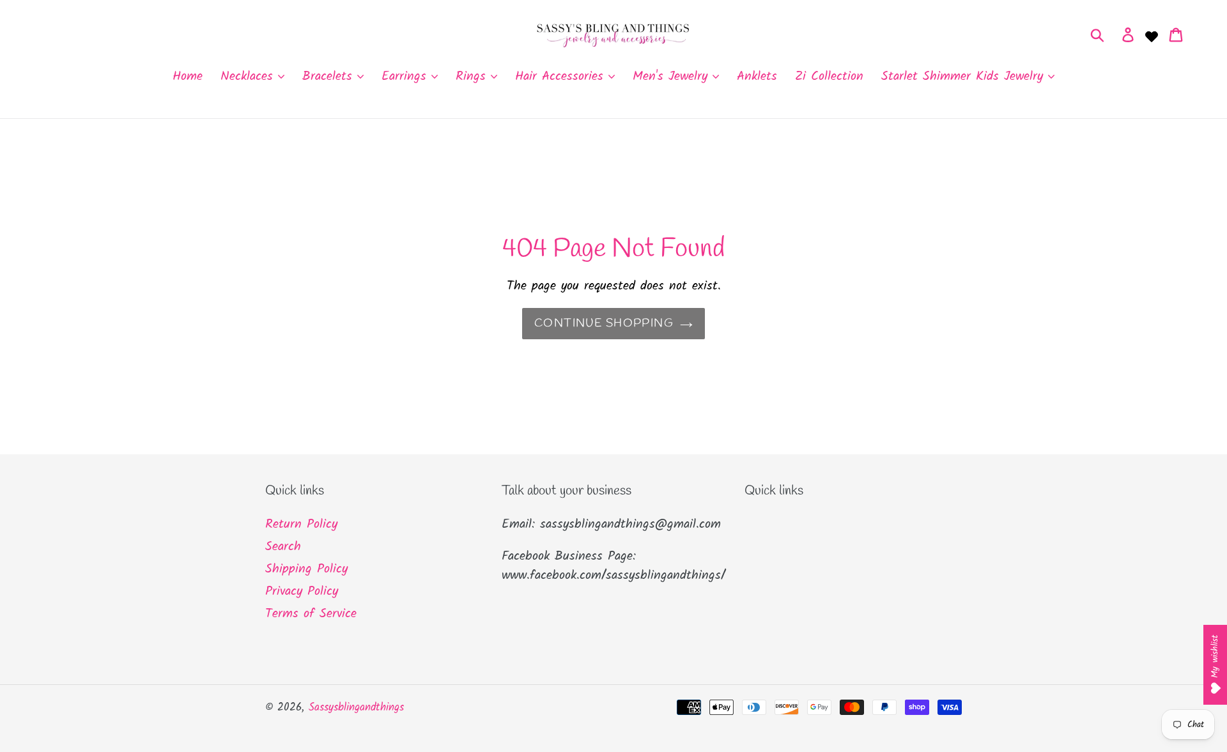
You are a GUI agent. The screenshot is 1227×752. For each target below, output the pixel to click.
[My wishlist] (1151, 35)
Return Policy (301, 524)
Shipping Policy (306, 569)
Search (283, 547)
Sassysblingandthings (356, 707)
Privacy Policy (301, 591)
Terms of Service (311, 614)
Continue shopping (604, 323)
